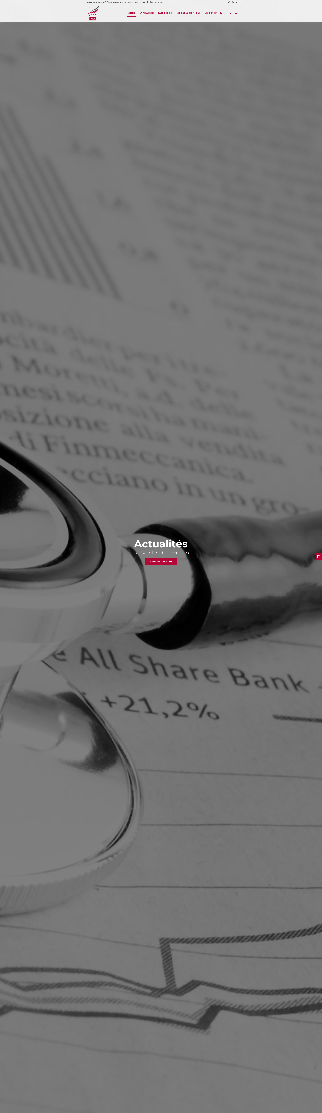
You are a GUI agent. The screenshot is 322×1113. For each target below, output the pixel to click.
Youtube (232, 2)
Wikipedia (229, 2)
